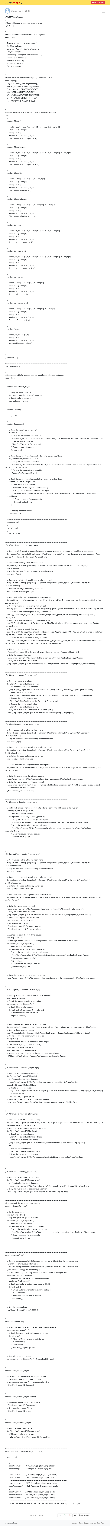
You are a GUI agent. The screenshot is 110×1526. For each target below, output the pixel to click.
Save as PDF (84, 1515)
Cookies (93, 1523)
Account (101, 2)
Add (94, 2)
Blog (98, 1523)
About (103, 1523)
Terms (81, 1523)
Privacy (86, 1523)
